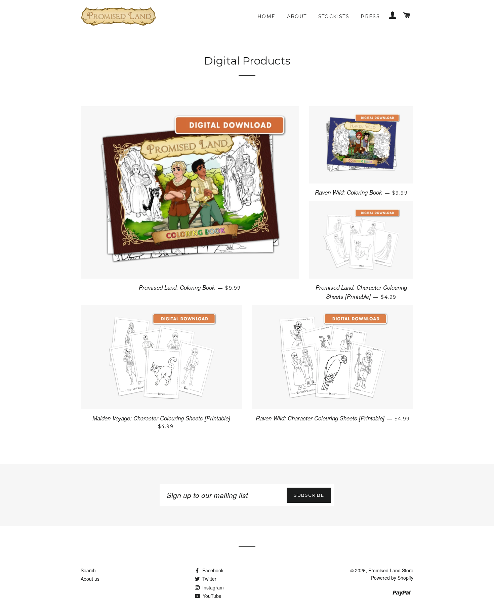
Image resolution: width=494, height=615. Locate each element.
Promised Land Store (390, 570)
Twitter (208, 578)
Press (370, 16)
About (297, 16)
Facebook (212, 570)
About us (90, 578)
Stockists (333, 16)
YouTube (211, 595)
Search (88, 570)
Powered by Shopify (392, 577)
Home (266, 16)
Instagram (212, 587)
